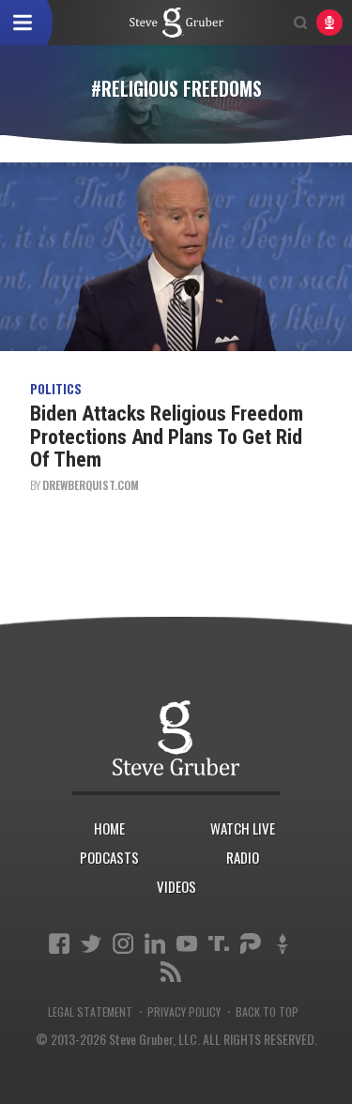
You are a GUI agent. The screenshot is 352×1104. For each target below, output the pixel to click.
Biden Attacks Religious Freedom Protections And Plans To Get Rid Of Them (166, 436)
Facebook (59, 943)
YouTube (186, 943)
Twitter (91, 943)
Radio (242, 857)
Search (300, 22)
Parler (250, 943)
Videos (176, 886)
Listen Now (329, 22)
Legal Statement (90, 1012)
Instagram (123, 943)
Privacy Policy (184, 1012)
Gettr (282, 943)
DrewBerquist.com (90, 485)
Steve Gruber (176, 737)
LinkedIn (155, 943)
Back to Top (267, 1012)
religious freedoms (176, 23)
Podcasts (109, 857)
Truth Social (218, 943)
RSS (171, 971)
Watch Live (242, 828)
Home (109, 828)
